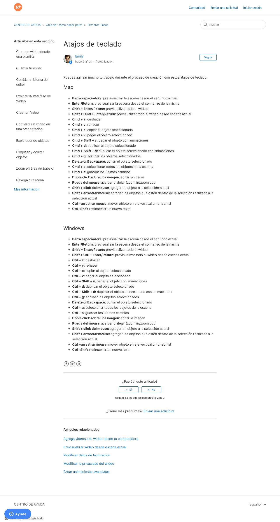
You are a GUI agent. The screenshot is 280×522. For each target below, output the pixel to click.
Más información (27, 189)
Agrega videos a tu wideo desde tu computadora (100, 439)
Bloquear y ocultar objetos (30, 154)
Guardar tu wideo (29, 68)
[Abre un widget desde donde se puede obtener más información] (17, 514)
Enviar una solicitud (224, 7)
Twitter (72, 364)
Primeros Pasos (98, 25)
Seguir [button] (208, 57)
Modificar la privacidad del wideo (88, 463)
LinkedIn (79, 364)
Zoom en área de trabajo (34, 168)
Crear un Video (27, 112)
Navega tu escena (30, 180)
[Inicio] (18, 10)
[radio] (128, 389)
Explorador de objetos (32, 140)
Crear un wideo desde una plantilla (33, 54)
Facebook (66, 364)
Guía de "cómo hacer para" (64, 25)
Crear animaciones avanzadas (86, 472)
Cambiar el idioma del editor (32, 82)
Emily (79, 56)
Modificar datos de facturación (86, 455)
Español (255, 504)
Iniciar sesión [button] (252, 7)
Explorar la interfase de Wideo (33, 98)
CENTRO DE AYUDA (27, 25)
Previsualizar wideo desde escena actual (94, 447)
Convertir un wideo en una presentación (33, 126)
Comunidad (197, 7)
